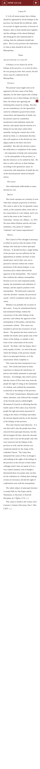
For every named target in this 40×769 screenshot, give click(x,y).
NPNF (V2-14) (14, 3)
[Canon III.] (2, 384)
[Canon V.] (37, 384)
